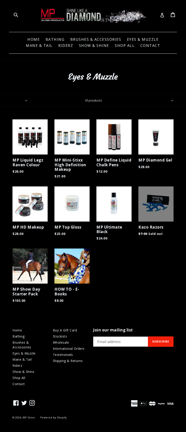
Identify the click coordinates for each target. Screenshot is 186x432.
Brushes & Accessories (95, 39)
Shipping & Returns (68, 361)
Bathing (55, 39)
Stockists (60, 336)
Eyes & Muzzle (143, 39)
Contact (150, 45)
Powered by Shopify (53, 417)
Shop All (125, 45)
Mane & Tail (39, 45)
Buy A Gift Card (65, 330)
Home (33, 39)
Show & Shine (94, 45)
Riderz (65, 45)
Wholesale (61, 342)
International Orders (69, 348)
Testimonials (63, 354)
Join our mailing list (113, 330)
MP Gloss (29, 417)
